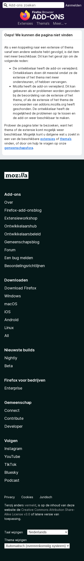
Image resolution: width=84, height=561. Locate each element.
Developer (13, 426)
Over (8, 202)
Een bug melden (18, 258)
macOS (10, 304)
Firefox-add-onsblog (23, 210)
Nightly (10, 358)
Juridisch (46, 497)
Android (11, 319)
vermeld (30, 505)
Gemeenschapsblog (21, 242)
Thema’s (43, 23)
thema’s (66, 139)
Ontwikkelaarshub (20, 226)
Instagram (13, 448)
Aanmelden (73, 5)
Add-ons (12, 194)
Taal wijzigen (13, 532)
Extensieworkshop (20, 218)
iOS (7, 312)
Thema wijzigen (15, 540)
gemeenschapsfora (18, 148)
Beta (8, 366)
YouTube (12, 456)
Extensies (25, 23)
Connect (12, 410)
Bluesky (11, 472)
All (6, 335)
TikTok (10, 464)
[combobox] (33, 5)
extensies (47, 139)
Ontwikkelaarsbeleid (22, 234)
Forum (10, 250)
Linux (9, 327)
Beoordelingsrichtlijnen (24, 265)
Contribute (13, 418)
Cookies (27, 497)
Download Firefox (20, 288)
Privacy (9, 497)
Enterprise (13, 388)
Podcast (11, 480)
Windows (12, 296)
